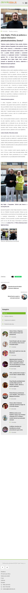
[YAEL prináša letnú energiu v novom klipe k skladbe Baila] (5, 375)
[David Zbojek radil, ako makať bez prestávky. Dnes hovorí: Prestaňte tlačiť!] (5, 344)
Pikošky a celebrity (13, 31)
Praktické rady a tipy (9, 324)
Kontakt (3, 582)
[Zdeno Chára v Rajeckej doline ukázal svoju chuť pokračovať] (5, 334)
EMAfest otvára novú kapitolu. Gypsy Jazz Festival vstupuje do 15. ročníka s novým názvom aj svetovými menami (17, 416)
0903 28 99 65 (6, 584)
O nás (2, 578)
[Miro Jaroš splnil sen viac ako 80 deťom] (5, 353)
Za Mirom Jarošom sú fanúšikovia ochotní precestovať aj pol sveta (16, 428)
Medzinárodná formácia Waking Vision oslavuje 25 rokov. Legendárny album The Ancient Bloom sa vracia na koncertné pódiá (17, 363)
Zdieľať (18, 276)
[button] (26, 3)
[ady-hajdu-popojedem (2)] (13, 234)
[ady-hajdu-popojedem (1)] (5, 234)
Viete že (5, 313)
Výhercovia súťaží (5, 576)
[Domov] (9, 2)
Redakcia (3, 571)
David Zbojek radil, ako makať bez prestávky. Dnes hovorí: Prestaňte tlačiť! (17, 342)
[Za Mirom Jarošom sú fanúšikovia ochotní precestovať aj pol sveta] (5, 429)
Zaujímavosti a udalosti (9, 320)
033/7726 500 (6, 587)
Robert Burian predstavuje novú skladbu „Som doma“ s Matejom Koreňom (17, 394)
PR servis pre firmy (5, 574)
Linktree (3, 580)
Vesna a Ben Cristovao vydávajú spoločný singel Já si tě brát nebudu (17, 404)
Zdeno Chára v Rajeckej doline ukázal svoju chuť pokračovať (16, 332)
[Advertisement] (14, 259)
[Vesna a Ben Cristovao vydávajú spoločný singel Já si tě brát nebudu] (5, 406)
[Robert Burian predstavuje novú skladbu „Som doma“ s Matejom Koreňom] (5, 396)
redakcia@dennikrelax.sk (9, 589)
